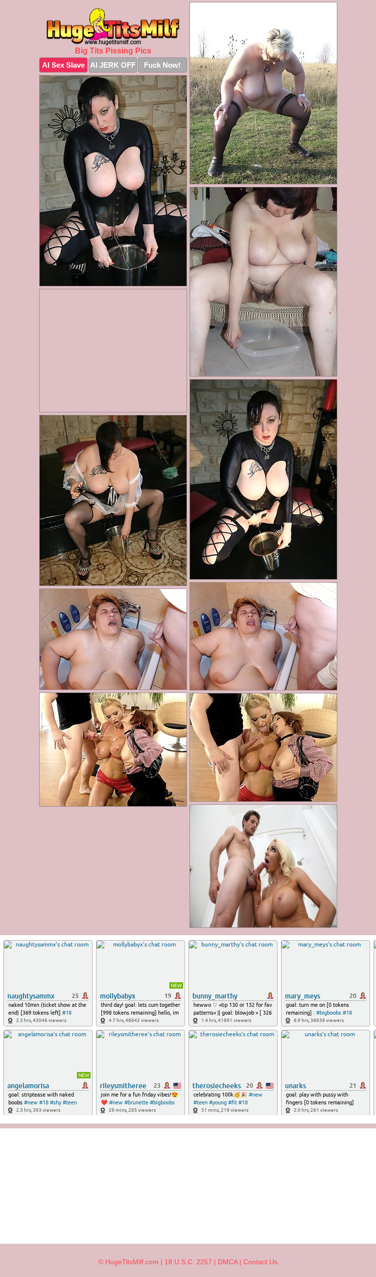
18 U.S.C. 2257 (188, 1262)
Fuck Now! (162, 65)
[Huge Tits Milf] (113, 26)
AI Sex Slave (63, 65)
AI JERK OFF (113, 65)
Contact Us (260, 1262)
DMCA (227, 1262)
